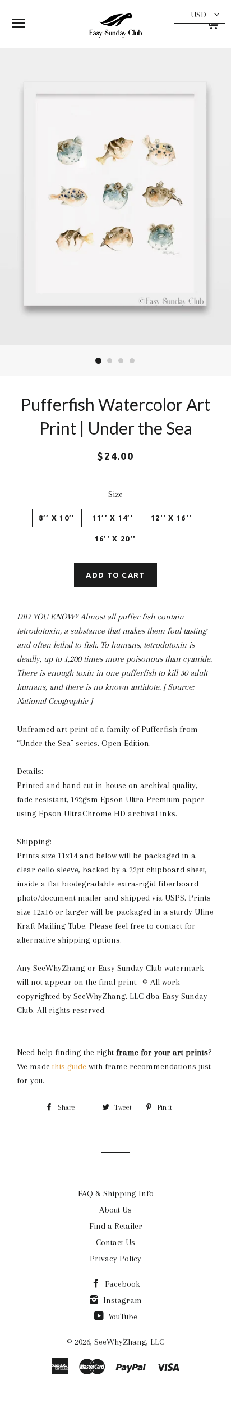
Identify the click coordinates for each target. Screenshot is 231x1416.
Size (115, 494)
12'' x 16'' (171, 518)
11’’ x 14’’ (113, 518)
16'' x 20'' (115, 538)
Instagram (121, 1300)
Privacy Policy (115, 1259)
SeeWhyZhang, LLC (129, 1342)
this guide (69, 1066)
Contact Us (115, 1242)
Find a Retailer (115, 1226)
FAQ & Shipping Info (116, 1193)
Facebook (121, 1284)
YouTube (121, 1316)
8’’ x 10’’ (57, 518)
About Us (115, 1210)
